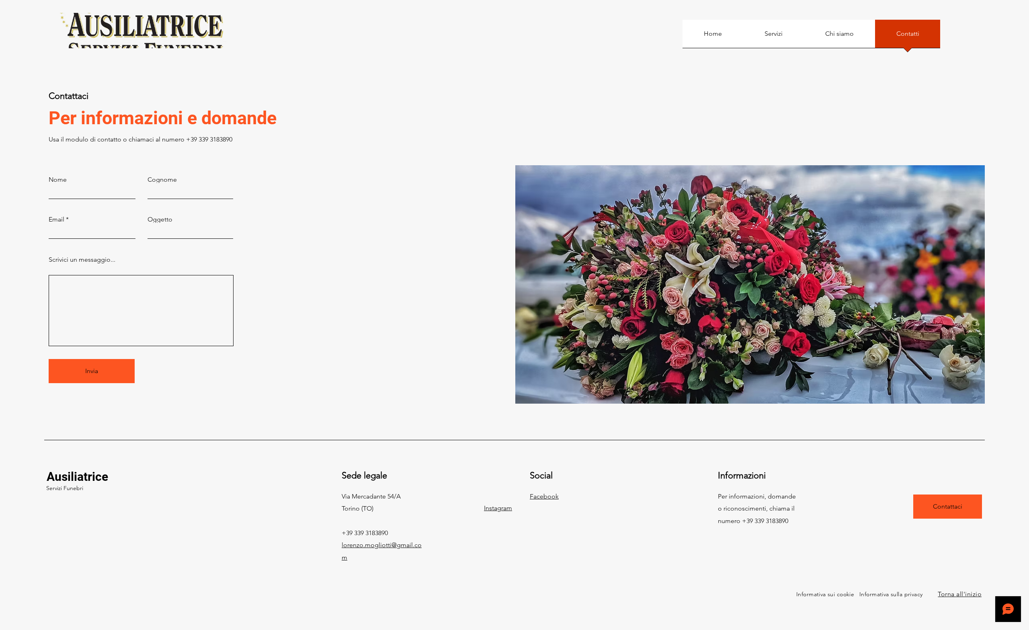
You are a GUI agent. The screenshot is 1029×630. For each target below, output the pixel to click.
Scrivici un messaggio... (82, 260)
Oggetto (160, 219)
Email (56, 219)
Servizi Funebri (64, 488)
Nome (58, 179)
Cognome (162, 179)
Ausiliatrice (77, 477)
